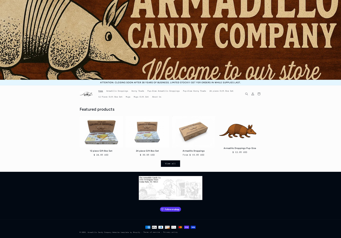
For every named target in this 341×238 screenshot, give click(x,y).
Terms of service (152, 232)
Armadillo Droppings (194, 151)
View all (170, 163)
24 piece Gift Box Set (147, 151)
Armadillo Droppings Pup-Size (240, 148)
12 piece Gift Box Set (101, 151)
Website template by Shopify (126, 232)
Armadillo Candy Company (99, 232)
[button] (246, 94)
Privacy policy (170, 232)
